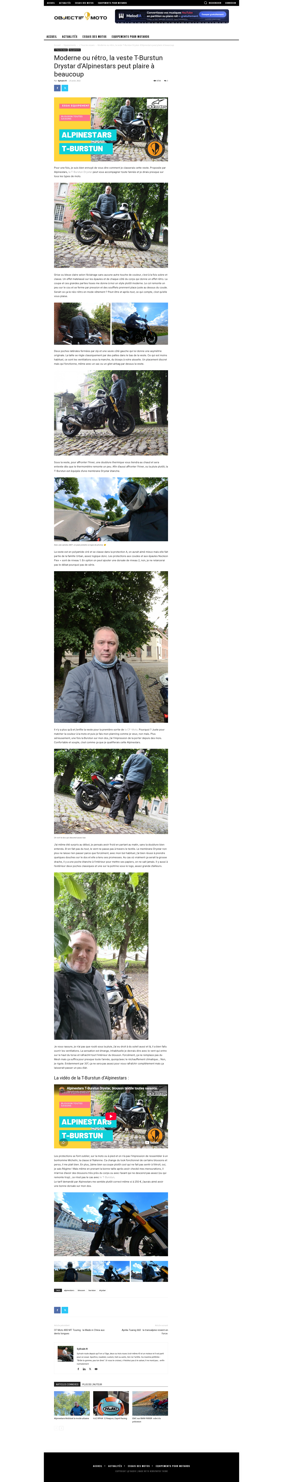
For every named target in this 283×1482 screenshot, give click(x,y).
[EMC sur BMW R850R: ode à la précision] (150, 1403)
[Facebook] (57, 88)
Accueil (57, 45)
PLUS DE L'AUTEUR (92, 1384)
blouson (81, 1290)
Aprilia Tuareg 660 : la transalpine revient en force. (145, 1332)
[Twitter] (65, 88)
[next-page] (61, 1428)
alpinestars (69, 1290)
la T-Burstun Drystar (80, 172)
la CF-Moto (131, 729)
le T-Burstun (106, 1177)
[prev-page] (56, 1428)
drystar (102, 1290)
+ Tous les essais (86, 45)
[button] (212, 2)
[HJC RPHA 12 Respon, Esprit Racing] (111, 1403)
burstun (92, 1290)
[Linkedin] (85, 1369)
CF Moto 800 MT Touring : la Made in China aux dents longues (79, 1332)
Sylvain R (62, 80)
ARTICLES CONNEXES (67, 1384)
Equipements (70, 45)
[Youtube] (97, 1369)
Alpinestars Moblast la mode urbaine (71, 1418)
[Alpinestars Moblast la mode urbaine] (72, 1403)
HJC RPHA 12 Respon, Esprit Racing (110, 1418)
